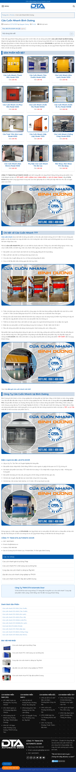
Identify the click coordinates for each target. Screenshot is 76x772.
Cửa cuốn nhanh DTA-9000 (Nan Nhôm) (14, 635)
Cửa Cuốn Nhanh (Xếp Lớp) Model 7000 (38, 135)
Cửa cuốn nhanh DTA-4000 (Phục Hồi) (14, 617)
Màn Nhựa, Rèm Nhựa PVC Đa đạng (63, 165)
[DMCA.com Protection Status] (58, 761)
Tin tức (12, 15)
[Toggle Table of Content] (70, 33)
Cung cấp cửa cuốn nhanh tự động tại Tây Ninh (18, 570)
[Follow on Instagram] (31, 757)
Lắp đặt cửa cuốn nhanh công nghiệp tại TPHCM (18, 574)
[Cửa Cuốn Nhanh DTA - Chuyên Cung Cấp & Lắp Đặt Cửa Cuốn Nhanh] (38, 6)
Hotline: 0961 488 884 (11, 768)
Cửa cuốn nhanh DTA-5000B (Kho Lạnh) (14, 623)
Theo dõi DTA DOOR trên (10, 28)
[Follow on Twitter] (37, 757)
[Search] (74, 6)
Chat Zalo (7, 764)
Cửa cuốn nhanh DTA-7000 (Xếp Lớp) (13, 629)
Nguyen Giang (24, 24)
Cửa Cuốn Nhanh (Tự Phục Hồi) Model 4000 (13, 106)
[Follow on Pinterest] (40, 757)
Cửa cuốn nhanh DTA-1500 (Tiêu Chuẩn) (14, 608)
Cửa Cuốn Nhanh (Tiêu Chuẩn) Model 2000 (38, 76)
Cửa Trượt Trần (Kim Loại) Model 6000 (13, 135)
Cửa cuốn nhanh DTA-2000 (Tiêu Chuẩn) (14, 611)
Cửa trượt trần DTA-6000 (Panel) (12, 626)
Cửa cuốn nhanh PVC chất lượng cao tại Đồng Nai (19, 566)
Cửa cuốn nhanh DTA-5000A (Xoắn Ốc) (14, 620)
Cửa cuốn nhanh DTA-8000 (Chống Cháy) (15, 632)
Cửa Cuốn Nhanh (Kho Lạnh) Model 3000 (63, 76)
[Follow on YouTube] (43, 757)
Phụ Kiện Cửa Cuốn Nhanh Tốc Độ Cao (38, 165)
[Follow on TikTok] (34, 757)
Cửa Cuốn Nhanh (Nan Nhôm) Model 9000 (12, 165)
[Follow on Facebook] (27, 757)
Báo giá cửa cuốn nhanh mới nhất (19, 389)
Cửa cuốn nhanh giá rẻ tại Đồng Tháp (15, 561)
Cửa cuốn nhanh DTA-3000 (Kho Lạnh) (14, 614)
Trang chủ (5, 15)
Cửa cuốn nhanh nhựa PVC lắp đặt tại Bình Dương (19, 579)
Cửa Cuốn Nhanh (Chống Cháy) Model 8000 (63, 135)
